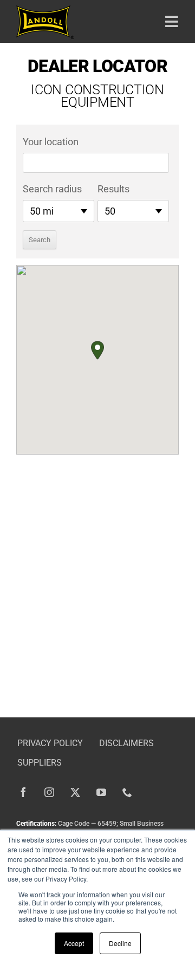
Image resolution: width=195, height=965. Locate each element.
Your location (51, 141)
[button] (97, 350)
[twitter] (75, 792)
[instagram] (49, 792)
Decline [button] (120, 943)
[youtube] (101, 792)
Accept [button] (74, 943)
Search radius (52, 189)
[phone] (127, 792)
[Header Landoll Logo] (45, 10)
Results (113, 189)
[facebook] (23, 792)
